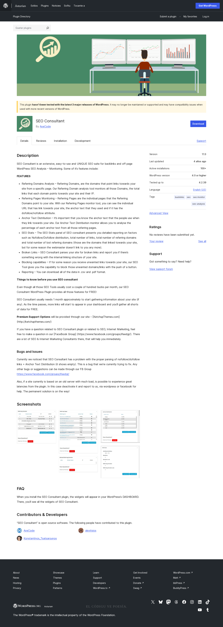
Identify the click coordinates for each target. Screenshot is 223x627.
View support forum (161, 269)
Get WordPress (208, 5)
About (16, 572)
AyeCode (45, 126)
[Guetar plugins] (47, 28)
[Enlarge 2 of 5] (93, 414)
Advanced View (158, 213)
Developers (99, 583)
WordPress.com (183, 572)
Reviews (41, 140)
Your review (156, 241)
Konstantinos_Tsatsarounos (40, 538)
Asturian (48, 606)
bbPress (179, 583)
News (16, 577)
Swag (137, 588)
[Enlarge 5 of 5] (135, 450)
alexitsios (90, 530)
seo (189, 197)
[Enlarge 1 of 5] (51, 414)
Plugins (57, 583)
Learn (96, 572)
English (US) (199, 189)
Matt (177, 577)
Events (137, 577)
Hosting (17, 583)
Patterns (57, 588)
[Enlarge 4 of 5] (135, 414)
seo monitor (199, 197)
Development (83, 140)
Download (198, 123)
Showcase (58, 572)
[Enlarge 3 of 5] (93, 460)
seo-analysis (198, 204)
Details (24, 140)
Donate (138, 583)
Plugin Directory (21, 16)
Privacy (17, 588)
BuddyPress (181, 588)
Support (201, 140)
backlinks (179, 197)
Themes (57, 577)
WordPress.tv (101, 588)
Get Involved (140, 572)
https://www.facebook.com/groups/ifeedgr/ (43, 374)
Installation (60, 140)
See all (202, 241)
